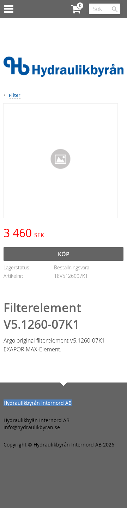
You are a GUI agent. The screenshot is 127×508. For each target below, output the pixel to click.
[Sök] (114, 9)
